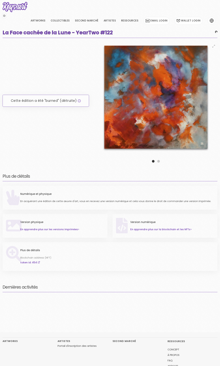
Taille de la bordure (181, 288)
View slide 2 (158, 161)
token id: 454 (78, 282)
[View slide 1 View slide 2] (155, 102)
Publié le (25, 277)
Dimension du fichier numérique (39, 299)
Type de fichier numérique (136, 299)
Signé (123, 277)
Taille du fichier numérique (86, 299)
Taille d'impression (81, 288)
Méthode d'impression (183, 277)
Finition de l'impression (133, 288)
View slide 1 (153, 161)
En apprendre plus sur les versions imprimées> (49, 249)
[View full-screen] (214, 46)
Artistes (110, 20)
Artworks (38, 20)
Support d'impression (33, 288)
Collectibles (60, 20)
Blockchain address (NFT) (85, 277)
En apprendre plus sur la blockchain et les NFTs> (161, 241)
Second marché (86, 20)
